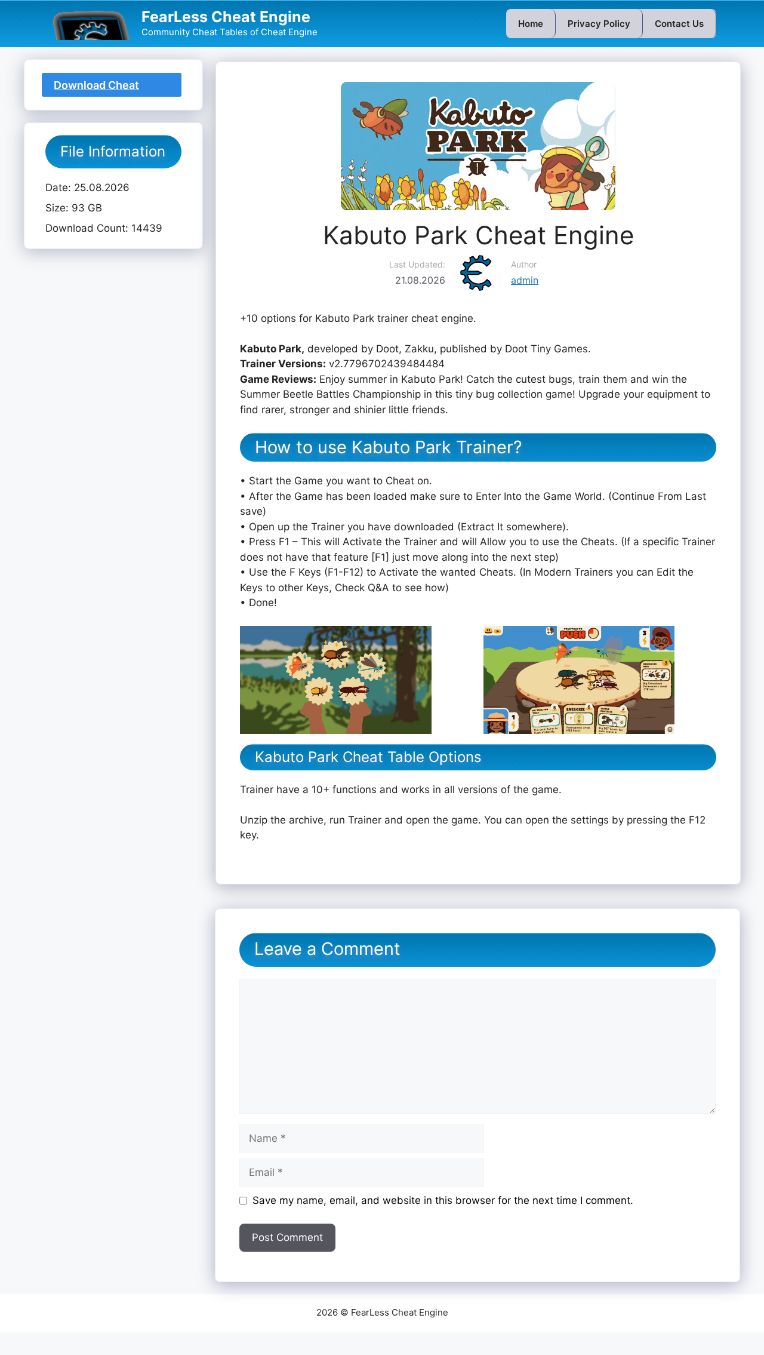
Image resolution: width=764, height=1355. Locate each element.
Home (530, 23)
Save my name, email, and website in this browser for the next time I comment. (442, 1200)
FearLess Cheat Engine (225, 17)
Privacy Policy (599, 23)
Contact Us (679, 23)
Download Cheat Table (96, 88)
